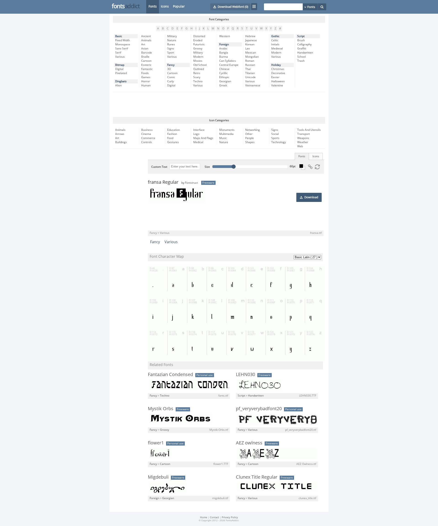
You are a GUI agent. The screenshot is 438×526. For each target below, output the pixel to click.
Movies (197, 60)
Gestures (173, 142)
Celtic (274, 40)
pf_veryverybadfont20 (259, 408)
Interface (199, 130)
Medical (198, 142)
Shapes (250, 142)
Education (173, 130)
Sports (275, 138)
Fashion (172, 134)
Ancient (146, 36)
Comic (171, 77)
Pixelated (121, 73)
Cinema (146, 134)
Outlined (198, 69)
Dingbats (121, 81)
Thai (248, 69)
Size (207, 166)
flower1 (156, 443)
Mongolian (252, 56)
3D (169, 69)
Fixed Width (122, 40)
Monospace (122, 44)
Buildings (121, 142)
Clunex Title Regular (256, 477)
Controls (146, 142)
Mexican (250, 52)
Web (300, 146)
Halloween (278, 81)
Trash (301, 60)
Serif (118, 52)
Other (249, 134)
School (301, 56)
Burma (223, 56)
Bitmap (119, 65)
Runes (171, 44)
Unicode (250, 77)
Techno (198, 81)
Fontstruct (191, 182)
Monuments (227, 130)
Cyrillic (223, 73)
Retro (196, 73)
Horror (145, 81)
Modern (198, 56)
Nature (171, 40)
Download (311, 197)
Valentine (277, 85)
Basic (118, 36)
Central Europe (228, 65)
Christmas (277, 69)
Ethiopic (224, 77)
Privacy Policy (230, 517)
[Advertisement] (219, 104)
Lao (247, 48)
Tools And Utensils (309, 130)
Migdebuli (158, 477)
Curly (170, 81)
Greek (223, 85)
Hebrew (250, 36)
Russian (250, 65)
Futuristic (199, 44)
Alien (118, 85)
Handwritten (305, 52)
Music (223, 138)
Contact (214, 517)
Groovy (197, 48)
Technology (278, 142)
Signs (170, 48)
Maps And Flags (203, 138)
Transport (303, 134)
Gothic (275, 36)
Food (170, 138)
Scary (196, 77)
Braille (145, 56)
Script (301, 36)
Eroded (197, 40)
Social (275, 134)
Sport (170, 52)
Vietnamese (252, 85)
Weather (302, 142)
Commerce (148, 138)
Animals (146, 40)
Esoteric (146, 65)
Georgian (225, 81)
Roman (249, 60)
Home (203, 517)
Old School (200, 65)
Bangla (223, 52)
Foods (145, 73)
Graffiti (301, 48)
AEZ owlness (249, 443)
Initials (275, 44)
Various (120, 56)
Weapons (303, 138)
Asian (144, 48)
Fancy (171, 65)
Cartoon (146, 60)
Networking (252, 130)
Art (143, 44)
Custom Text (159, 166)
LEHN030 (245, 374)
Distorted (199, 36)
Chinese (224, 69)
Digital (119, 69)
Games (145, 77)
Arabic (223, 48)
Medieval (277, 48)
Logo (196, 134)
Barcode (146, 52)
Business (147, 130)
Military (172, 36)
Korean (249, 44)
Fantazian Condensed (170, 374)
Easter (275, 77)
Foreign (224, 44)
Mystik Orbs (160, 408)
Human (146, 85)
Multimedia (226, 134)
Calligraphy (304, 44)
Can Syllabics (227, 60)
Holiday (276, 65)
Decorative (278, 73)
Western (224, 36)
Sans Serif (121, 48)
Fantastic (147, 69)
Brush (301, 40)
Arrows (119, 134)
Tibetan (250, 73)
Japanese (251, 40)
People (249, 138)
